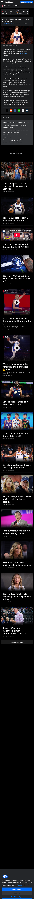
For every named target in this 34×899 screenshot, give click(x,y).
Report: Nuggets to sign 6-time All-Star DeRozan (16, 219)
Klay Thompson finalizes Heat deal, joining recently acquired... (16, 186)
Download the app (26, 2)
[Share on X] (7, 110)
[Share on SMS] (27, 110)
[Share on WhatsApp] (19, 110)
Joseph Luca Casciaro (8, 23)
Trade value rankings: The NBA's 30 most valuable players (15, 126)
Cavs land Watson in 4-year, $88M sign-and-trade (17, 466)
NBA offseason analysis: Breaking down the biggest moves (15, 136)
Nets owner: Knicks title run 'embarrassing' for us (16, 532)
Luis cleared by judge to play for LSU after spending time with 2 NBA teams (15, 141)
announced (23, 53)
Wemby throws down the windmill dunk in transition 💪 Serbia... (16, 367)
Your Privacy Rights (17, 896)
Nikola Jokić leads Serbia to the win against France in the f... (17, 321)
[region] (17, 884)
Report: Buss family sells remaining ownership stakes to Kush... (17, 597)
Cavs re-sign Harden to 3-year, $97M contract (16, 403)
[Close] (30, 871)
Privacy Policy (22, 885)
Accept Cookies (17, 889)
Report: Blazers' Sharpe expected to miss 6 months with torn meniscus (15, 131)
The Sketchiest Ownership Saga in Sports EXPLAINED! (16, 245)
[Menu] (2, 2)
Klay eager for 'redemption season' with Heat (16, 122)
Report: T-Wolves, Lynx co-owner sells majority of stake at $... (17, 278)
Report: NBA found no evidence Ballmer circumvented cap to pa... (15, 631)
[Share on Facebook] (15, 110)
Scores (11, 6)
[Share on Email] (23, 110)
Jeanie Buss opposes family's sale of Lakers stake (17, 563)
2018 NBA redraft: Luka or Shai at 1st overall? (16, 434)
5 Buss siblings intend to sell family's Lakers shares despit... (17, 499)
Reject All (17, 893)
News (17, 6)
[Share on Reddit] (11, 110)
